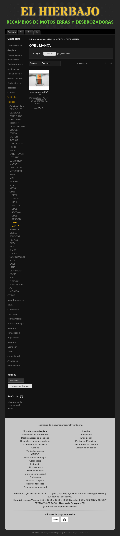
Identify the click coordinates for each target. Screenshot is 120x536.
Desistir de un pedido (85, 447)
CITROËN (14, 123)
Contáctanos (86, 434)
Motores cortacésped (14, 330)
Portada (12, 32)
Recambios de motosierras (15, 57)
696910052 (66, 496)
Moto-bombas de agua (16, 302)
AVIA (12, 277)
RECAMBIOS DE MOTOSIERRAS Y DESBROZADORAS (60, 22)
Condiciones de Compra (86, 444)
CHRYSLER (15, 119)
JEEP (12, 150)
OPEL (12, 191)
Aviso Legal (86, 438)
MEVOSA (14, 291)
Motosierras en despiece (15, 48)
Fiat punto (13, 314)
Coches (11, 92)
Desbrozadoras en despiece (15, 66)
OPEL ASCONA (16, 211)
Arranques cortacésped (14, 363)
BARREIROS (16, 116)
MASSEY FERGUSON (16, 166)
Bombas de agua (16, 323)
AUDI (12, 260)
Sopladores (13, 337)
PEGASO (14, 281)
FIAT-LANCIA (16, 143)
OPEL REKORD (16, 217)
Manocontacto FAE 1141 (39, 93)
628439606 (53, 496)
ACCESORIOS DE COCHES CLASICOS (17, 109)
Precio (45, 63)
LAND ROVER (17, 154)
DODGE (14, 130)
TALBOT (14, 253)
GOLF (13, 264)
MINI (12, 178)
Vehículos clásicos (12, 99)
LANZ (12, 267)
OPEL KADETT (16, 204)
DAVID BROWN (17, 126)
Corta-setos (13, 309)
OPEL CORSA (15, 197)
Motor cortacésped (14, 353)
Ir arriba (86, 431)
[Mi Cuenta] (21, 32)
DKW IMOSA (16, 270)
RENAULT (15, 239)
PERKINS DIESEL (14, 231)
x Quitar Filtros (64, 54)
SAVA (12, 243)
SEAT (12, 246)
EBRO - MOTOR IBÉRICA (14, 136)
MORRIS (14, 181)
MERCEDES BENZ (16, 173)
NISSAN (14, 188)
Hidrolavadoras (15, 318)
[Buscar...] (37, 32)
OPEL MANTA (15, 224)
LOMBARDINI (16, 161)
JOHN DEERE (16, 284)
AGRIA (13, 274)
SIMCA (13, 250)
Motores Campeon (12, 344)
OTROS (11, 295)
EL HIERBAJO (60, 12)
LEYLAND (14, 157)
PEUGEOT (15, 236)
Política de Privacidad (86, 441)
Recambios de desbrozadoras (15, 76)
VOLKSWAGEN (17, 257)
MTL (12, 185)
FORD (13, 147)
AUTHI (13, 288)
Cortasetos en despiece (14, 85)
